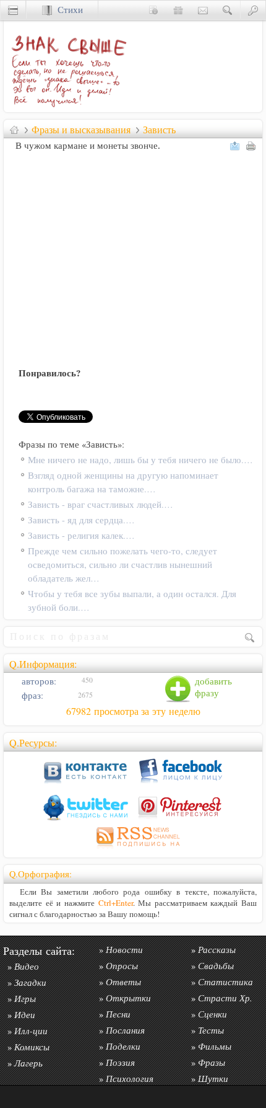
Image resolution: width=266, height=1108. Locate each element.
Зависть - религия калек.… (81, 535)
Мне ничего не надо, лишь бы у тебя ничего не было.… (140, 460)
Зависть (159, 129)
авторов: (37, 681)
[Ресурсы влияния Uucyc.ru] (14, 129)
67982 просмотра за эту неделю (133, 711)
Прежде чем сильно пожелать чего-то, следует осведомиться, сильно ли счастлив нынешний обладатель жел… (122, 564)
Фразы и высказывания (81, 129)
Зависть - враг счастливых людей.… (100, 504)
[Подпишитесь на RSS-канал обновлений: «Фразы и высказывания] (133, 848)
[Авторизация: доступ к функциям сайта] (253, 10)
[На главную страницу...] (65, 109)
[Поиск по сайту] (228, 10)
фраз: (31, 695)
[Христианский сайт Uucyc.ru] (13, 10)
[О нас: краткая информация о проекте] (153, 10)
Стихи (67, 10)
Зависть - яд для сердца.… (81, 520)
